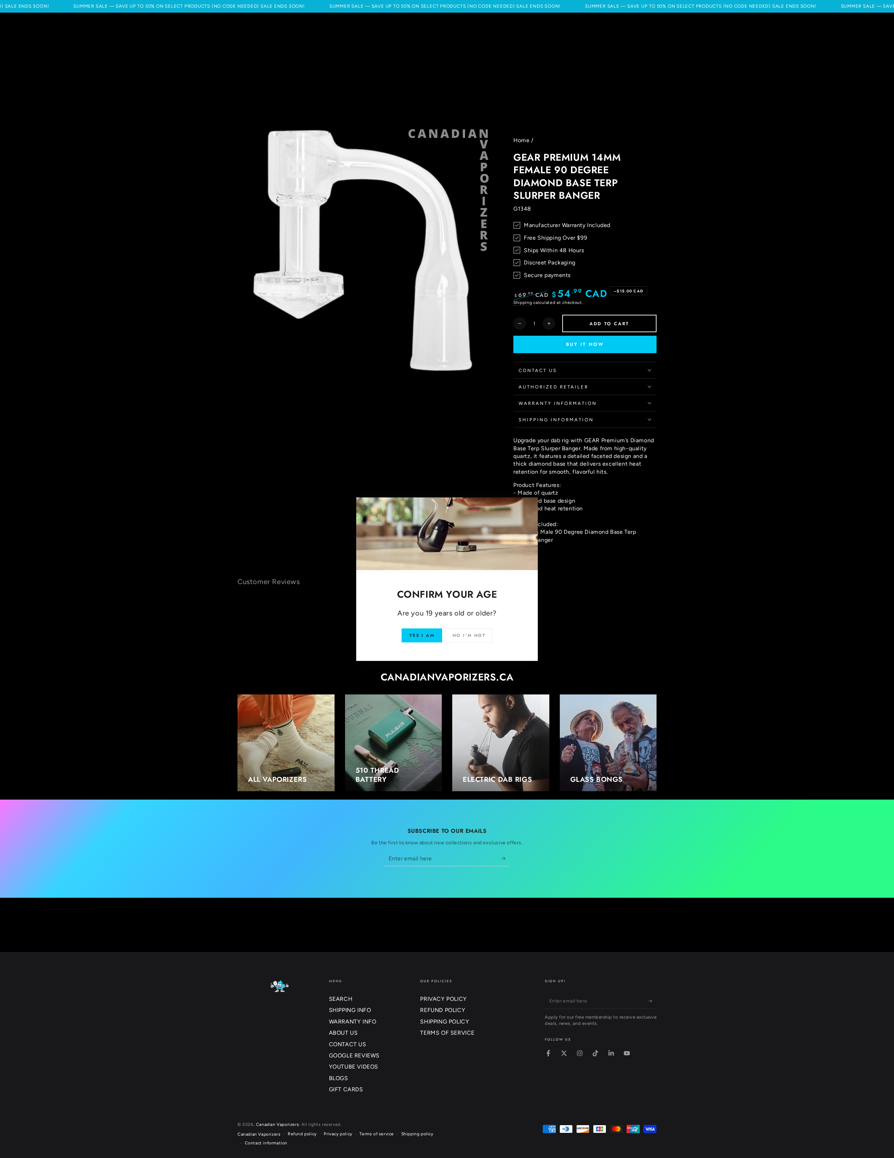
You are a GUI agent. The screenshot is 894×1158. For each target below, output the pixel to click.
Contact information (266, 1143)
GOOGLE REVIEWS (354, 1055)
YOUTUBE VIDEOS (353, 1066)
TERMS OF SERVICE (447, 1032)
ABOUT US (343, 1032)
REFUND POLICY (442, 1010)
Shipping (522, 302)
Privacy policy (338, 1133)
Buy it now (585, 344)
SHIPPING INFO (350, 1010)
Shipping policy (417, 1133)
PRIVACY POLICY (443, 999)
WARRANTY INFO (352, 1021)
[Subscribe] (505, 858)
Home (521, 140)
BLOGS (338, 1078)
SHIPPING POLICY (444, 1021)
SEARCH (341, 999)
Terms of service (376, 1133)
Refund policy (302, 1133)
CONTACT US (347, 1044)
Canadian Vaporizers (277, 1124)
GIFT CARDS (346, 1089)
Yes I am (421, 635)
